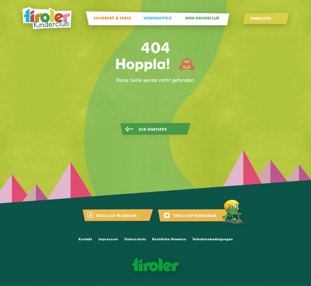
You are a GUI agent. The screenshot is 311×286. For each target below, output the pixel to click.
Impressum (108, 239)
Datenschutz (135, 239)
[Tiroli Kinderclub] (47, 18)
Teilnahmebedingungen (212, 239)
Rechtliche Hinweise (169, 239)
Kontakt (85, 239)
